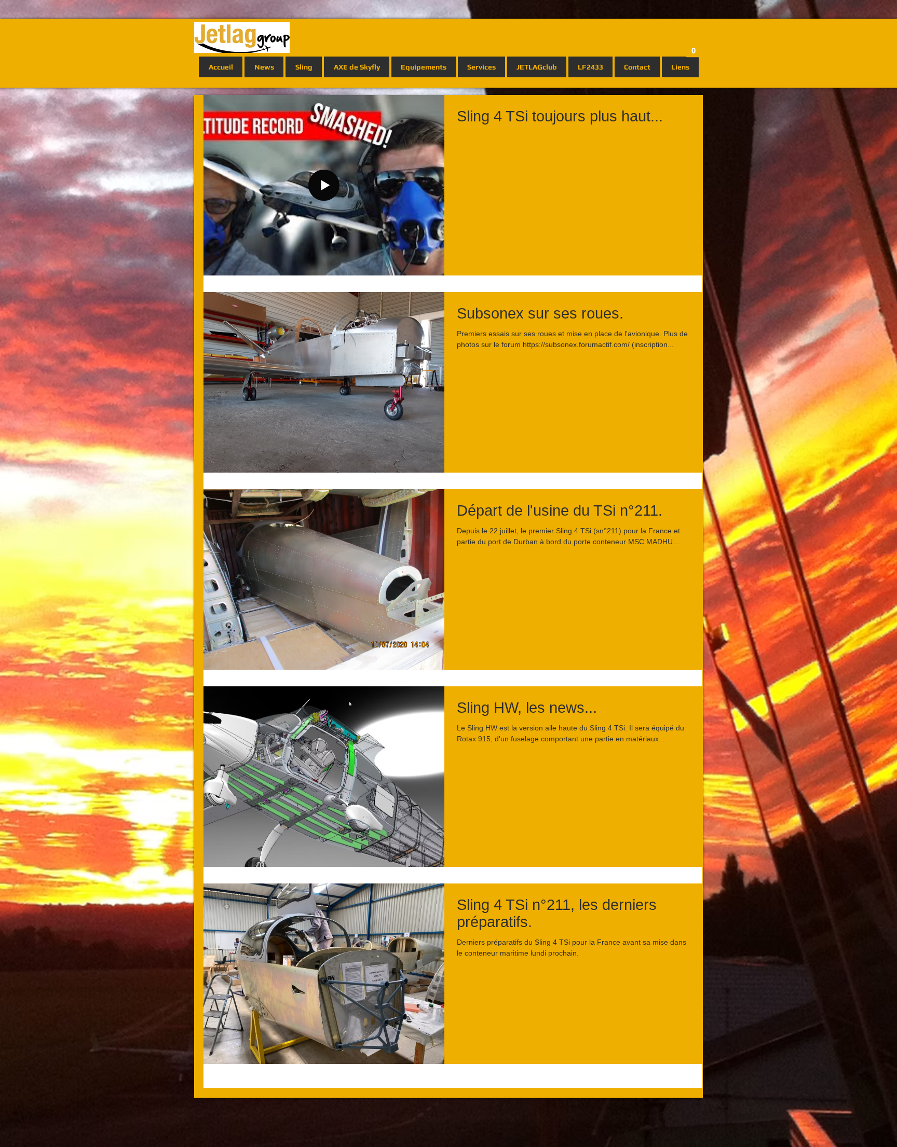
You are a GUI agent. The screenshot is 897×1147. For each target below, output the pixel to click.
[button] (693, 47)
